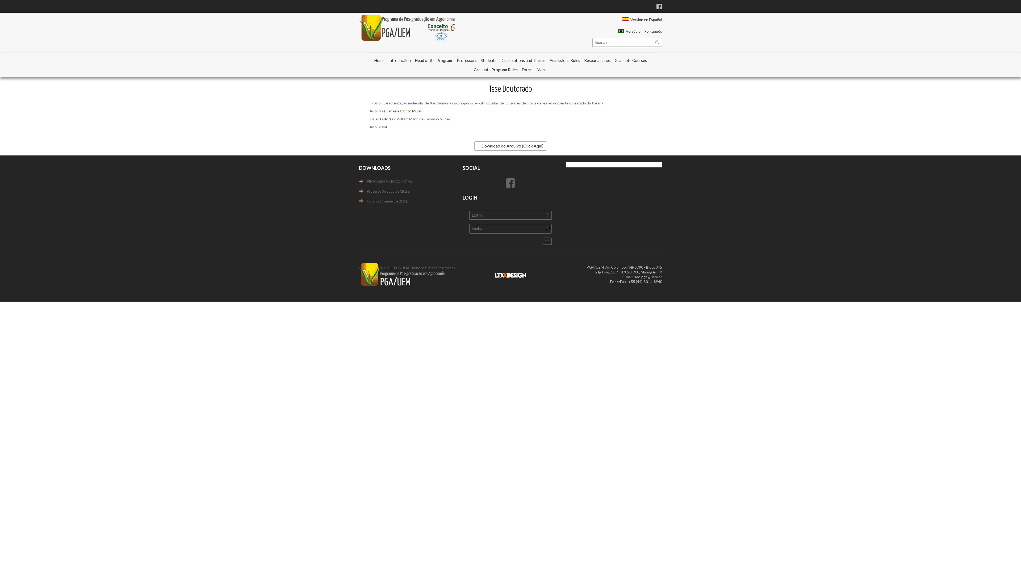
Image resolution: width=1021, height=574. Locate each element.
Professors (467, 60)
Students (488, 60)
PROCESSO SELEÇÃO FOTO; (389, 181)
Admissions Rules (565, 60)
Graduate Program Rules (496, 69)
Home (379, 60)
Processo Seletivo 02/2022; (388, 191)
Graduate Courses (631, 60)
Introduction (399, 60)
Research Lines (597, 60)
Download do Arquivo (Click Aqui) (512, 145)
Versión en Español (646, 19)
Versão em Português (644, 31)
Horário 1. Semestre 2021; (387, 201)
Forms (527, 69)
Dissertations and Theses (523, 60)
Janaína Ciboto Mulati (404, 111)
